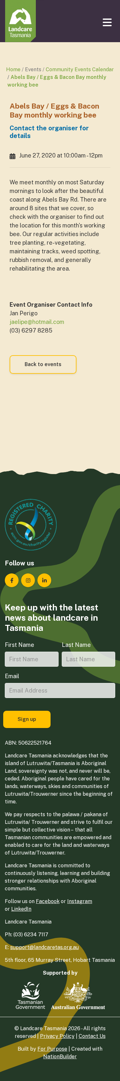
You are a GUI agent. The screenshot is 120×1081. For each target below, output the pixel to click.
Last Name (76, 644)
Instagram (79, 901)
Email (12, 676)
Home (13, 69)
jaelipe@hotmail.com (37, 321)
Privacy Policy (57, 1036)
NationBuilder (60, 1057)
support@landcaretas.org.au (44, 947)
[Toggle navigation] (108, 22)
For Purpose (52, 1049)
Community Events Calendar (80, 69)
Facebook (48, 901)
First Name (19, 644)
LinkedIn (21, 909)
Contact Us (92, 1036)
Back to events (43, 364)
